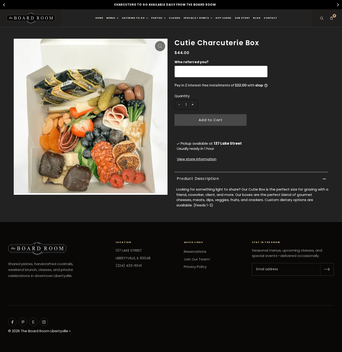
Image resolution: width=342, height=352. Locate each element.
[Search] (322, 18)
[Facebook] (12, 322)
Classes (174, 17)
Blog (256, 17)
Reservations (195, 251)
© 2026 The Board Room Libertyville (38, 330)
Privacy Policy (195, 266)
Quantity (182, 95)
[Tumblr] (33, 322)
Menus (110, 17)
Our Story (242, 17)
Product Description (198, 178)
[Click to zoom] (160, 46)
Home (99, 17)
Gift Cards (223, 17)
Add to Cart (210, 119)
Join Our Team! (197, 259)
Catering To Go (133, 17)
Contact (270, 17)
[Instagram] (44, 322)
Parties (156, 17)
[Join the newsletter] (327, 269)
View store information (196, 159)
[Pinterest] (23, 322)
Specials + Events (196, 17)
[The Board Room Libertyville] (31, 18)
